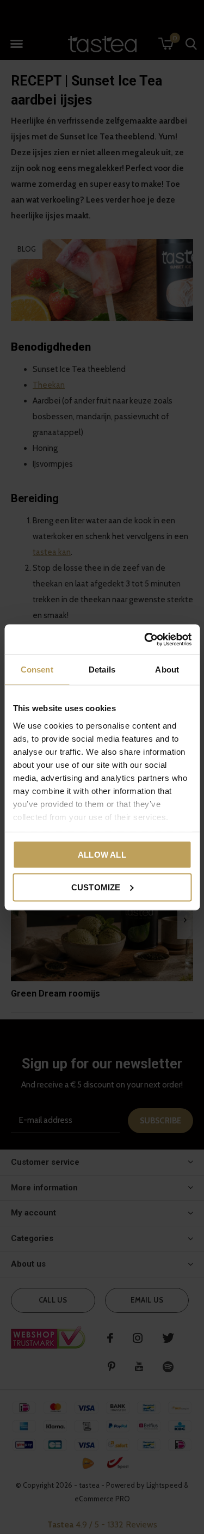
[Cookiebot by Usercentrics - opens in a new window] (145, 639)
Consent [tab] (37, 669)
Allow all (102, 854)
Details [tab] (102, 669)
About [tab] (167, 669)
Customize (96, 886)
